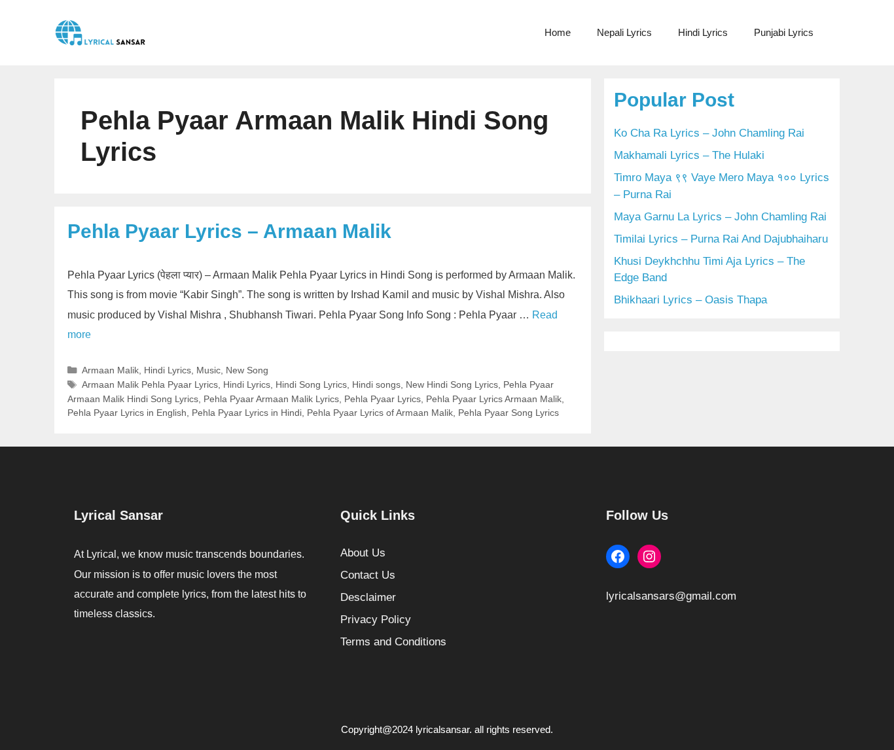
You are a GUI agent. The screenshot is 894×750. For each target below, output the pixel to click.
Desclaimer (368, 597)
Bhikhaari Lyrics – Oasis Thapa (690, 300)
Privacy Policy (375, 619)
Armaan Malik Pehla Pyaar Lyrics (150, 384)
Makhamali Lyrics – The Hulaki (689, 155)
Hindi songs (376, 384)
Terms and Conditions (393, 642)
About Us (362, 553)
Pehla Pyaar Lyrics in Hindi (247, 412)
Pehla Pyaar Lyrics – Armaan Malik (229, 231)
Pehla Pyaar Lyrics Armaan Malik (494, 399)
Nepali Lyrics (624, 32)
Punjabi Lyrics (784, 32)
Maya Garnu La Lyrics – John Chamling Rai (720, 217)
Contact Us (367, 575)
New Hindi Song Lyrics (452, 384)
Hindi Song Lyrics (311, 384)
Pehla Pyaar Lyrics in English (127, 412)
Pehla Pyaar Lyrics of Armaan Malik (380, 412)
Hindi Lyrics (703, 32)
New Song (247, 370)
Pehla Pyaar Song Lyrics (508, 412)
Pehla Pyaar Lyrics (382, 399)
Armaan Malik (110, 370)
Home (558, 32)
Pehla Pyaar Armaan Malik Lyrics (271, 399)
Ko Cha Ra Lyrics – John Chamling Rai (709, 133)
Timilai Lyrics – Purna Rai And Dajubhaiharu (721, 239)
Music (208, 370)
